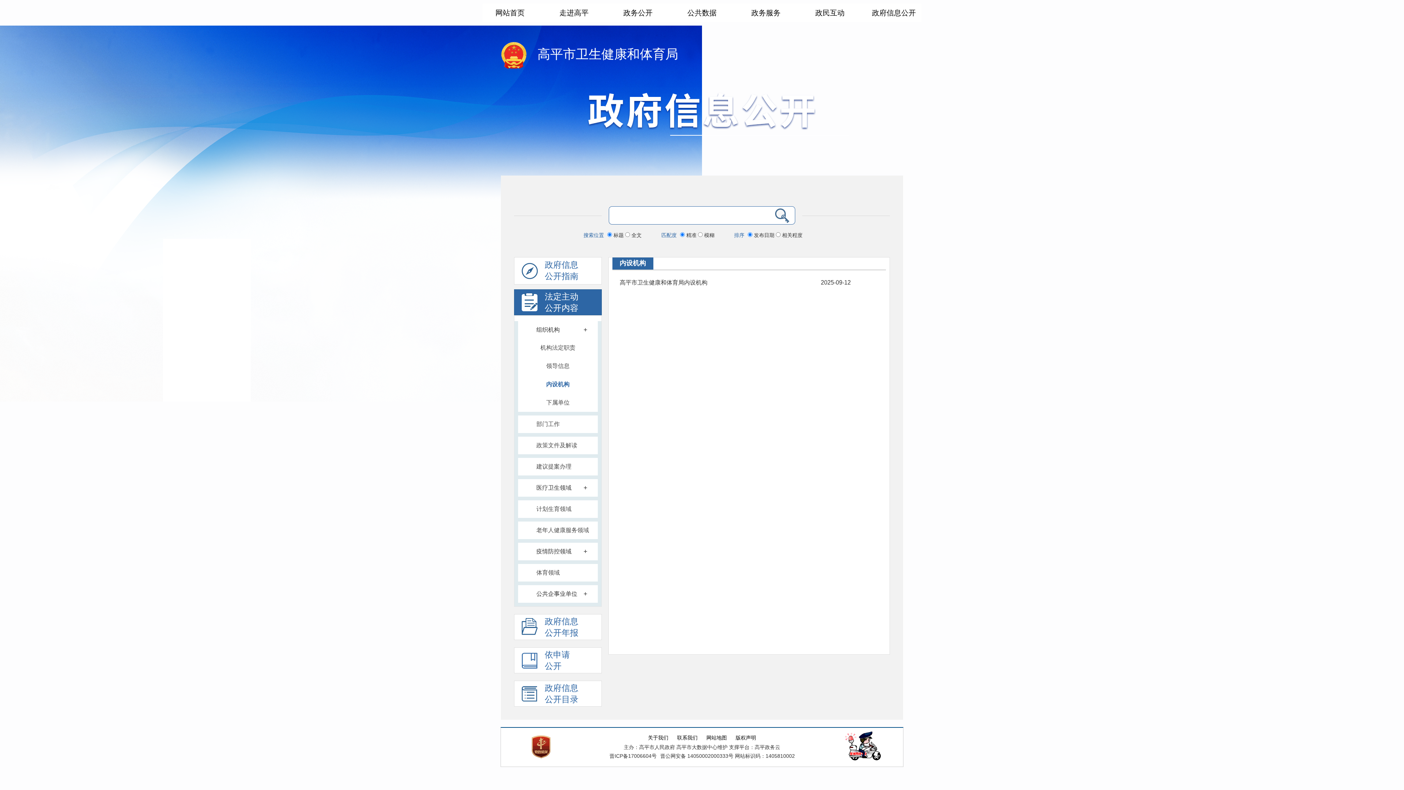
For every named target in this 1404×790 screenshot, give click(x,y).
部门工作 (548, 424)
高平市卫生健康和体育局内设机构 (663, 282)
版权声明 (746, 738)
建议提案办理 (553, 466)
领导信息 (558, 366)
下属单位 (558, 402)
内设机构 (558, 384)
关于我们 (658, 738)
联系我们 (687, 738)
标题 (618, 235)
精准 (691, 235)
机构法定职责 (557, 348)
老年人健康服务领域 (562, 530)
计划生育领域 (553, 509)
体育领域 (548, 572)
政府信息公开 (894, 13)
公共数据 (702, 13)
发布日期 (764, 235)
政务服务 (766, 13)
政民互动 (830, 13)
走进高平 (574, 13)
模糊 (708, 235)
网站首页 (510, 13)
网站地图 (716, 738)
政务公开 (638, 13)
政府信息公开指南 (561, 270)
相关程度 (792, 235)
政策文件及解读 (556, 445)
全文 (636, 235)
